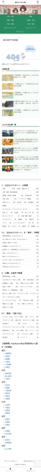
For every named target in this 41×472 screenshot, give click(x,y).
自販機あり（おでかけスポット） (20, 246)
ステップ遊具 (22, 330)
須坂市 (7, 396)
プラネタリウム (9, 219)
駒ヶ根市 (8, 376)
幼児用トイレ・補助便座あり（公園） (20, 290)
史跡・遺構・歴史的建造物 (20, 192)
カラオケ (16, 226)
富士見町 (8, 433)
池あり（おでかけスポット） (20, 253)
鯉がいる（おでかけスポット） (20, 256)
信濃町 (7, 398)
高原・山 (7, 212)
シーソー (34, 330)
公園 (9, 188)
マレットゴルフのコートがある (20, 297)
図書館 (34, 226)
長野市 (7, 419)
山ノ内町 (8, 449)
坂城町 (7, 387)
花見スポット (9, 202)
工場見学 (33, 219)
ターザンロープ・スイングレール (13, 327)
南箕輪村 (8, 442)
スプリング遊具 (20, 316)
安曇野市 (8, 353)
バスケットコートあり (29, 286)
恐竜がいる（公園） (20, 307)
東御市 (7, 413)
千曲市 (7, 407)
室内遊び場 (31, 195)
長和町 (7, 422)
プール (7, 223)
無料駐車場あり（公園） (20, 276)
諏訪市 (7, 393)
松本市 (7, 440)
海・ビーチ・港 (31, 212)
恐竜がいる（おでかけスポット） (20, 263)
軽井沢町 (8, 373)
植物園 (22, 219)
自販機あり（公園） (10, 283)
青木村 (7, 356)
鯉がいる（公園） (9, 293)
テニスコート (22, 293)
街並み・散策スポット (28, 188)
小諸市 (7, 379)
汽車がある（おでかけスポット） (20, 266)
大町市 (7, 367)
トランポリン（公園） (30, 334)
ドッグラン (34, 293)
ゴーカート (30, 337)
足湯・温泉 (9, 199)
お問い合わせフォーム (30, 461)
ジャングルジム (32, 327)
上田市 (7, 361)
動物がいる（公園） (11, 303)
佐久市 (7, 385)
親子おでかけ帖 (20, 2)
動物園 (20, 205)
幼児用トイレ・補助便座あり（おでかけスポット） (20, 249)
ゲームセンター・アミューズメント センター (20, 209)
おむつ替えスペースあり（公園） (14, 279)
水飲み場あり (33, 279)
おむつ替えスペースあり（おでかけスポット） (20, 239)
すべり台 (7, 316)
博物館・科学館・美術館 (13, 195)
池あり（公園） (10, 286)
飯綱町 (7, 359)
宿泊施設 (33, 202)
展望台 (25, 226)
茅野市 (7, 410)
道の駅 (21, 202)
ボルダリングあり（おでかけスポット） (20, 260)
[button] (37, 321)
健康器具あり (8, 330)
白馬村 (7, 431)
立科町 (7, 405)
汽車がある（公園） (30, 300)
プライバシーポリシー (10, 461)
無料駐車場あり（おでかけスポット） (20, 236)
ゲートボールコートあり (12, 300)
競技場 (6, 226)
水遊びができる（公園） (29, 283)
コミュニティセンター (21, 223)
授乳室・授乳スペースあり (20, 242)
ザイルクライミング (11, 334)
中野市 (7, 425)
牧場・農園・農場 (30, 216)
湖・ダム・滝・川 (11, 216)
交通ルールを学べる (30, 303)
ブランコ (33, 316)
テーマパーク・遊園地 (28, 199)
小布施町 (8, 364)
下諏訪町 (8, 390)
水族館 (18, 212)
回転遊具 (11, 337)
